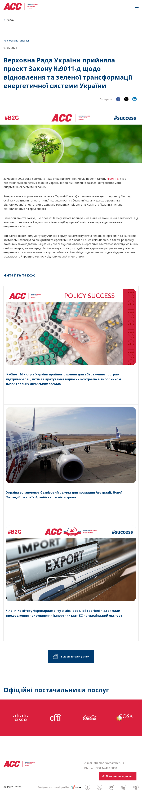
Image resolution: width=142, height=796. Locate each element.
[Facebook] (118, 99)
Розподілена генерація (16, 40)
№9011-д (113, 179)
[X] (126, 99)
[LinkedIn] (134, 99)
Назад (10, 19)
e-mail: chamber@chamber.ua (104, 763)
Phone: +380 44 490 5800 (100, 768)
